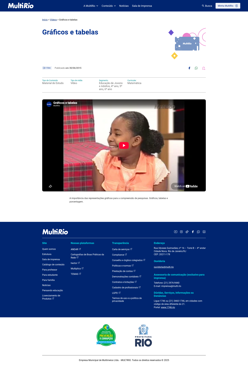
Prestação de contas (122, 271)
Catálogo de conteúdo (53, 264)
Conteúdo (107, 5)
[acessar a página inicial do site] (21, 6)
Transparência (120, 243)
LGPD (115, 293)
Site (44, 243)
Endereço (159, 243)
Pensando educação (52, 290)
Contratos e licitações (123, 282)
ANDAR (75, 249)
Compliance (118, 254)
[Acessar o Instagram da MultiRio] (181, 232)
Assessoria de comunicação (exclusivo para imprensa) (179, 276)
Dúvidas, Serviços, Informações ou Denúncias (174, 294)
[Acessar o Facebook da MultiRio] (192, 232)
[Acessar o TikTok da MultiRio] (187, 232)
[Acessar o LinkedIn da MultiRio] (204, 232)
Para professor (49, 269)
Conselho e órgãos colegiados (127, 260)
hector (74, 263)
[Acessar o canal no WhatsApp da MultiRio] (198, 232)
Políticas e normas (121, 265)
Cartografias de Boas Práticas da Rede (87, 256)
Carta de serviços (121, 249)
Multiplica (76, 268)
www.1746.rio (168, 307)
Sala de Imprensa (142, 5)
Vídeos (53, 19)
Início (45, 19)
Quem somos (49, 249)
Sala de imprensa (51, 259)
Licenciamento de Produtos (51, 297)
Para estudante (50, 275)
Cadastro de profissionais (125, 287)
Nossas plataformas (82, 243)
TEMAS (75, 274)
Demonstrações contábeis (125, 276)
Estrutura (46, 254)
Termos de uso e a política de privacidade (127, 299)
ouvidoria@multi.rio (164, 267)
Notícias (124, 5)
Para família (48, 280)
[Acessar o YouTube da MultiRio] (175, 232)
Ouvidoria (159, 261)
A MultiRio (89, 5)
